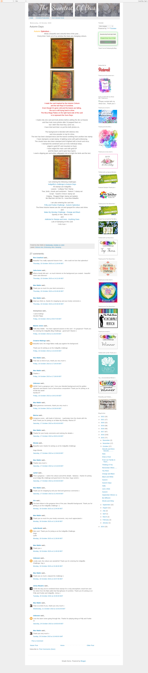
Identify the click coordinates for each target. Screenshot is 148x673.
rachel (35, 473)
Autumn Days (106, 483)
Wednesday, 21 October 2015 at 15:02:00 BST (49, 609)
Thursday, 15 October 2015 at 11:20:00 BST (48, 263)
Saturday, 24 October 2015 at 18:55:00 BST (48, 624)
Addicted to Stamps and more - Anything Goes (62, 219)
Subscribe (108, 42)
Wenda (35, 443)
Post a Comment (37, 641)
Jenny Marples (38, 586)
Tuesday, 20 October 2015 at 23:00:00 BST (48, 596)
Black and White (107, 477)
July (104, 511)
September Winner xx (109, 495)
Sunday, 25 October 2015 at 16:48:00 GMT (48, 636)
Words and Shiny (108, 501)
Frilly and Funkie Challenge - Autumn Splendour (62, 205)
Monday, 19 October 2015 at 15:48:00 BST (48, 566)
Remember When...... (109, 468)
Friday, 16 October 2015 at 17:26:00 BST (47, 363)
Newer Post (34, 645)
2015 (103, 438)
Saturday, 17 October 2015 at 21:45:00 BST (48, 494)
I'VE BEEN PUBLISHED (42, 18)
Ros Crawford (38, 257)
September (107, 505)
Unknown (36, 383)
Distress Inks (39, 247)
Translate (113, 28)
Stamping (58, 247)
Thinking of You (107, 465)
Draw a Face (106, 457)
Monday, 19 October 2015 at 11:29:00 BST (48, 538)
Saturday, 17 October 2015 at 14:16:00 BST (48, 466)
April (104, 514)
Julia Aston (37, 270)
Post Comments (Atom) (47, 649)
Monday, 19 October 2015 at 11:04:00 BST (48, 508)
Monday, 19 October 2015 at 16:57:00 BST (48, 579)
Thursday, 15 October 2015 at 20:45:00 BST (48, 291)
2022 (103, 416)
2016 (103, 434)
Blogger (83, 661)
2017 (103, 431)
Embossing (47, 247)
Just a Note (106, 489)
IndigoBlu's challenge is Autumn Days (62, 184)
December (106, 440)
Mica (52, 247)
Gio (34, 500)
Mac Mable (37, 285)
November (106, 443)
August (105, 508)
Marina (35, 415)
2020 (103, 422)
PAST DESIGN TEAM (58, 18)
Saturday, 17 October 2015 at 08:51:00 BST (48, 436)
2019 (103, 425)
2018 (103, 428)
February (106, 520)
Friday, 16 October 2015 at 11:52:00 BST (47, 334)
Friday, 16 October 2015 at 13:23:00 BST (47, 351)
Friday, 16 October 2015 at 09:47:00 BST (47, 319)
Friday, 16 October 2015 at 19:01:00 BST (47, 396)
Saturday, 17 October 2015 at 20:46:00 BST (48, 481)
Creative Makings (39, 341)
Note (103, 454)
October (106, 446)
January (106, 523)
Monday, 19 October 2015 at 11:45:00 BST (48, 551)
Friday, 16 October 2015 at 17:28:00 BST (47, 376)
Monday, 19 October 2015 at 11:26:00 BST (48, 521)
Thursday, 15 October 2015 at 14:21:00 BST (48, 278)
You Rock (105, 471)
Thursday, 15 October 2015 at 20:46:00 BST (48, 304)
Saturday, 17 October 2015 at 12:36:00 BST (48, 453)
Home (62, 645)
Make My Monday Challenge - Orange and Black (62, 212)
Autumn (105, 480)
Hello (104, 486)
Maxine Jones (38, 326)
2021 (103, 419)
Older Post (90, 645)
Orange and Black (108, 474)
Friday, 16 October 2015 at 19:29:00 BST (47, 408)
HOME (31, 18)
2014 (103, 526)
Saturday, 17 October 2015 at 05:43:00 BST (48, 423)
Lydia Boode (37, 528)
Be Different (106, 498)
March (105, 517)
